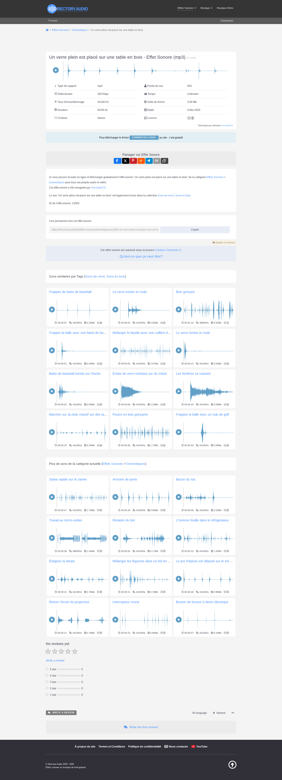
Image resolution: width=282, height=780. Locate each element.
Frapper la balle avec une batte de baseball (80, 332)
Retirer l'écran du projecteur (69, 602)
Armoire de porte (125, 479)
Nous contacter (178, 746)
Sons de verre (166, 195)
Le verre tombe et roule (130, 292)
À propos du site (85, 746)
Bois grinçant (185, 292)
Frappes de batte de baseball (70, 292)
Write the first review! (143, 727)
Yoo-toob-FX (227, 125)
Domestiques (56, 182)
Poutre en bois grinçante (130, 414)
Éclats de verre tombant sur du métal (139, 373)
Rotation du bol (123, 520)
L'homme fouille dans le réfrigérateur (202, 520)
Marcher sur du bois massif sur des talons (79, 414)
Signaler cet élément (225, 242)
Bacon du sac (186, 479)
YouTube (201, 746)
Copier (194, 228)
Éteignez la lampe (62, 561)
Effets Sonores (214, 177)
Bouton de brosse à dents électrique (202, 602)
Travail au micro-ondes (65, 520)
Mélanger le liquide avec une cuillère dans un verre (149, 332)
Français (52, 20)
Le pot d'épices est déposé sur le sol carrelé (208, 561)
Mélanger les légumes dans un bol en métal (144, 561)
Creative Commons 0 (168, 250)
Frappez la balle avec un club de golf (202, 414)
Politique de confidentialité (144, 746)
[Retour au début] (224, 768)
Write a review (55, 660)
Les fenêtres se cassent (193, 373)
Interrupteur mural (126, 602)
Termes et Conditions (112, 746)
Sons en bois (182, 195)
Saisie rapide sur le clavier (68, 479)
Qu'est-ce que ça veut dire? (141, 256)
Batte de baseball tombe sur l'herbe (75, 373)
